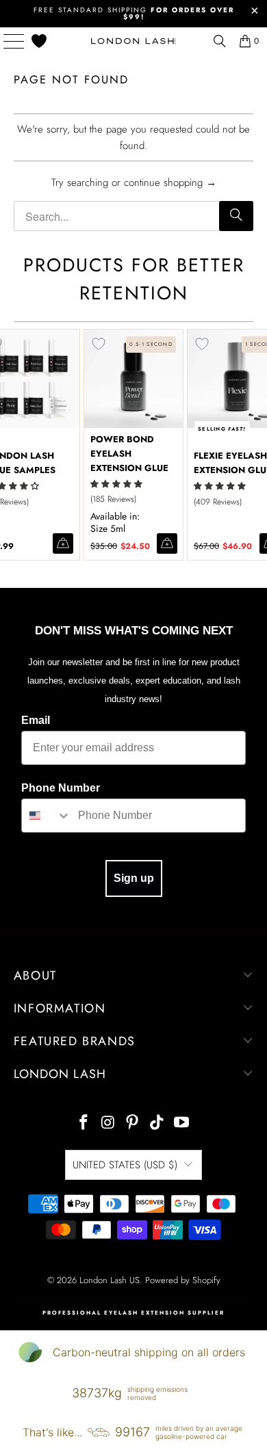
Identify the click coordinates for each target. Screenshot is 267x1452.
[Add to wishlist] (99, 344)
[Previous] (7, 445)
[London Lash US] (134, 41)
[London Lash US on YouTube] (182, 1123)
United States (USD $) (125, 1164)
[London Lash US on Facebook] (84, 1123)
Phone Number (60, 788)
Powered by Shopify (182, 1280)
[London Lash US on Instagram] (108, 1123)
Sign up (134, 878)
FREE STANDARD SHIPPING (134, 13)
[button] (116, 484)
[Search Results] (220, 41)
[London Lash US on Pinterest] (133, 1123)
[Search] (236, 216)
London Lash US (109, 1280)
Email (35, 720)
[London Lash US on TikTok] (157, 1123)
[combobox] (46, 815)
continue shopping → (170, 182)
